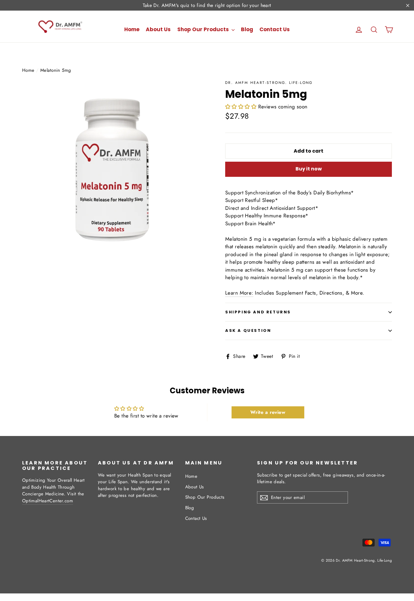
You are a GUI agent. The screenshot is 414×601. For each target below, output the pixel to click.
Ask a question (248, 330)
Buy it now (308, 168)
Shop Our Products (203, 29)
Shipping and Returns (258, 312)
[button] (241, 106)
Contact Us (274, 29)
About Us (158, 29)
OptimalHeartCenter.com (47, 500)
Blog (247, 29)
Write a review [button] (267, 412)
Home (131, 29)
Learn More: (239, 292)
